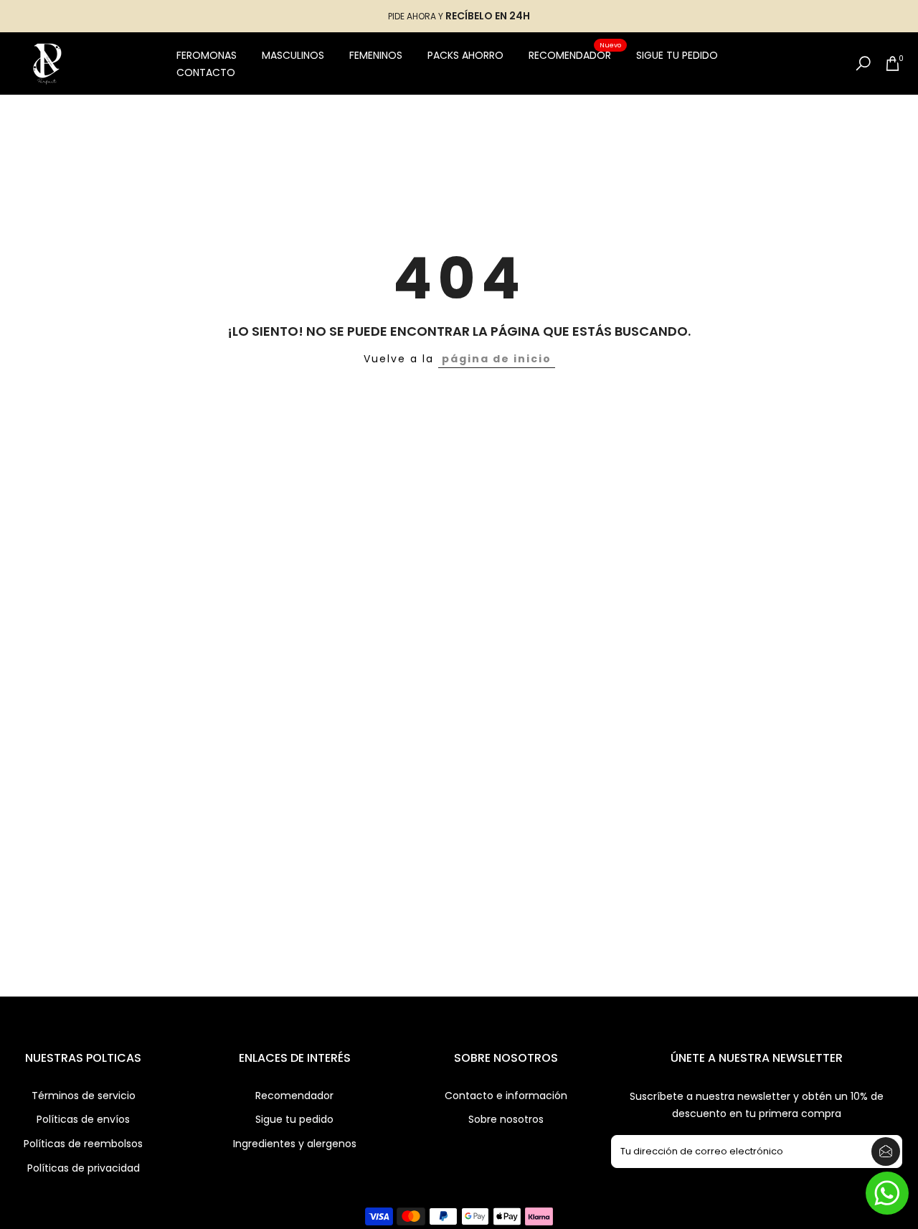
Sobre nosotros (506, 1119)
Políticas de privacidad (83, 1168)
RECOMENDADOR (575, 54)
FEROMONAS (206, 55)
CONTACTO (205, 72)
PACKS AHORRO (465, 55)
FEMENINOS (375, 55)
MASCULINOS (293, 55)
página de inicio (497, 359)
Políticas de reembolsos (83, 1144)
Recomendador (294, 1096)
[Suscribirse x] (885, 1151)
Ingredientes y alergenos (294, 1144)
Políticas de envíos (83, 1119)
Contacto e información (506, 1096)
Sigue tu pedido (294, 1119)
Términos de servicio (84, 1096)
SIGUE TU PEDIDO (677, 55)
